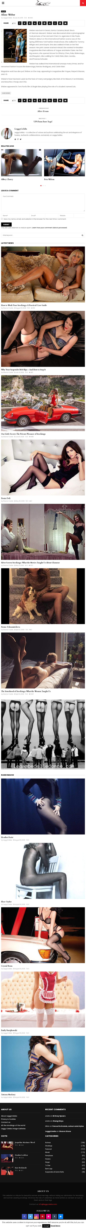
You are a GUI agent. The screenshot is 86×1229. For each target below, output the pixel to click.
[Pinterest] (42, 1216)
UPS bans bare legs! (43, 121)
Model (3, 11)
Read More (55, 1226)
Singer (47, 1162)
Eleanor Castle (8, 308)
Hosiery (48, 1159)
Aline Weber (6, 93)
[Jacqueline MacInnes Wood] (7, 1146)
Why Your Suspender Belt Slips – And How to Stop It (23, 370)
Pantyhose (49, 1155)
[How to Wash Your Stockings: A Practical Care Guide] (43, 274)
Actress (48, 1142)
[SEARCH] (82, 235)
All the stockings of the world (13, 1125)
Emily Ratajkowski (9, 1030)
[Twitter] (30, 1216)
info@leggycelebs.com (48, 1204)
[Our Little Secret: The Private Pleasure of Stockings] (43, 403)
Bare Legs (48, 1169)
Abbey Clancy (7, 179)
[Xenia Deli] (43, 467)
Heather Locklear (21, 1155)
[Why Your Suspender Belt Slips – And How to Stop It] (43, 339)
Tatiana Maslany (8, 1094)
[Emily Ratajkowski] (43, 999)
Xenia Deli (5, 498)
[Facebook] (24, 1216)
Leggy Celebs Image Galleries (13, 1129)
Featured (48, 1149)
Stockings (48, 1146)
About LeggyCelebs (9, 1116)
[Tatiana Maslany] (43, 1064)
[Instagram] (36, 1216)
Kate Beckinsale (21, 1168)
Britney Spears (59, 1116)
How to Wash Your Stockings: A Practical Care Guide (24, 305)
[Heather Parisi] (43, 806)
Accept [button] (46, 1226)
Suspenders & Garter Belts (54, 1172)
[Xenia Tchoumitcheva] (43, 596)
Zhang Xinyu (58, 1121)
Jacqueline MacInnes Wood (25, 1142)
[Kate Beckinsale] (7, 1171)
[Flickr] (48, 1216)
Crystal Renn (6, 966)
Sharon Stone (65, 1131)
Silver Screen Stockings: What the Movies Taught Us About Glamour (30, 563)
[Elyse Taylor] (43, 871)
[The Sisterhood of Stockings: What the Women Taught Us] (43, 660)
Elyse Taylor (6, 902)
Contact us (5, 1122)
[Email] (60, 1216)
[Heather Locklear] (7, 1158)
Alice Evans (43, 111)
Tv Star (47, 1165)
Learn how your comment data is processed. (49, 228)
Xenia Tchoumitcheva (10, 627)
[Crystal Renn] (43, 935)
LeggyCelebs (7, 18)
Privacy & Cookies (8, 1119)
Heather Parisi (7, 837)
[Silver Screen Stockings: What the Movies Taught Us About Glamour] (43, 532)
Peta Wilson (49, 179)
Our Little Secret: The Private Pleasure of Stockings (23, 434)
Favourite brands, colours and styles (68, 1126)
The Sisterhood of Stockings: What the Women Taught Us (26, 691)
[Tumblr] (54, 1216)
